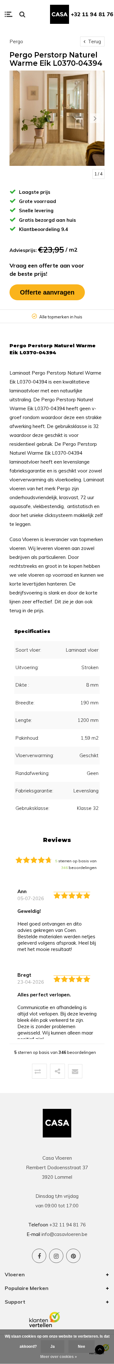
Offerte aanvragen (47, 292)
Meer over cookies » (58, 1356)
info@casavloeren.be (64, 1234)
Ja (52, 1346)
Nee (81, 1346)
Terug (94, 41)
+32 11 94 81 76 (92, 14)
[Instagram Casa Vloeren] (56, 1256)
